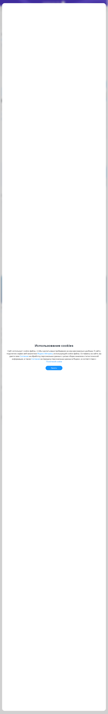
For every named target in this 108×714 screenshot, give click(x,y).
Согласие (24, 356)
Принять (54, 368)
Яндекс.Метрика (45, 353)
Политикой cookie (54, 361)
